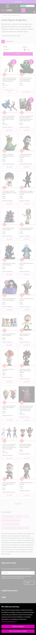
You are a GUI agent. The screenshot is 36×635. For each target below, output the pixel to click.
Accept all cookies (18, 626)
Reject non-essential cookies (18, 631)
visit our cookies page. (8, 621)
